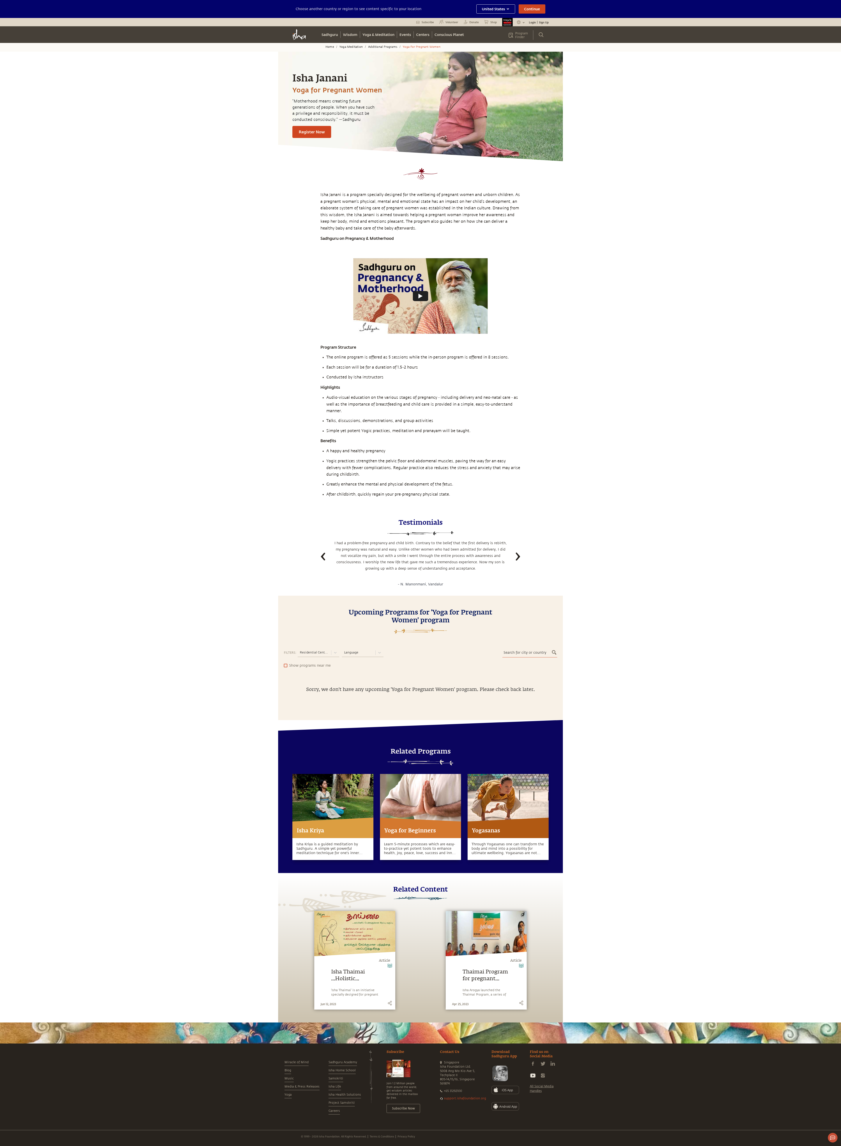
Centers (422, 34)
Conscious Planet (449, 34)
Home (329, 46)
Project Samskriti (342, 1102)
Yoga (288, 1094)
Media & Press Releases (302, 1086)
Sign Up (544, 22)
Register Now (312, 131)
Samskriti (336, 1078)
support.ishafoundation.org (465, 1098)
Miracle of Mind (296, 1062)
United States (493, 9)
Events (405, 34)
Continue (532, 9)
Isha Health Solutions (345, 1094)
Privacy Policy (406, 1136)
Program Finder (521, 35)
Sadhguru (330, 34)
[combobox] (300, 652)
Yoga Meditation (351, 46)
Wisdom (350, 34)
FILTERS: (290, 652)
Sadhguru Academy (343, 1062)
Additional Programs (382, 46)
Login (532, 22)
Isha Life (335, 1086)
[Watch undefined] (420, 296)
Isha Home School (342, 1070)
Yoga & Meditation (378, 34)
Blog (287, 1070)
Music (289, 1078)
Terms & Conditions (382, 1136)
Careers (334, 1110)
